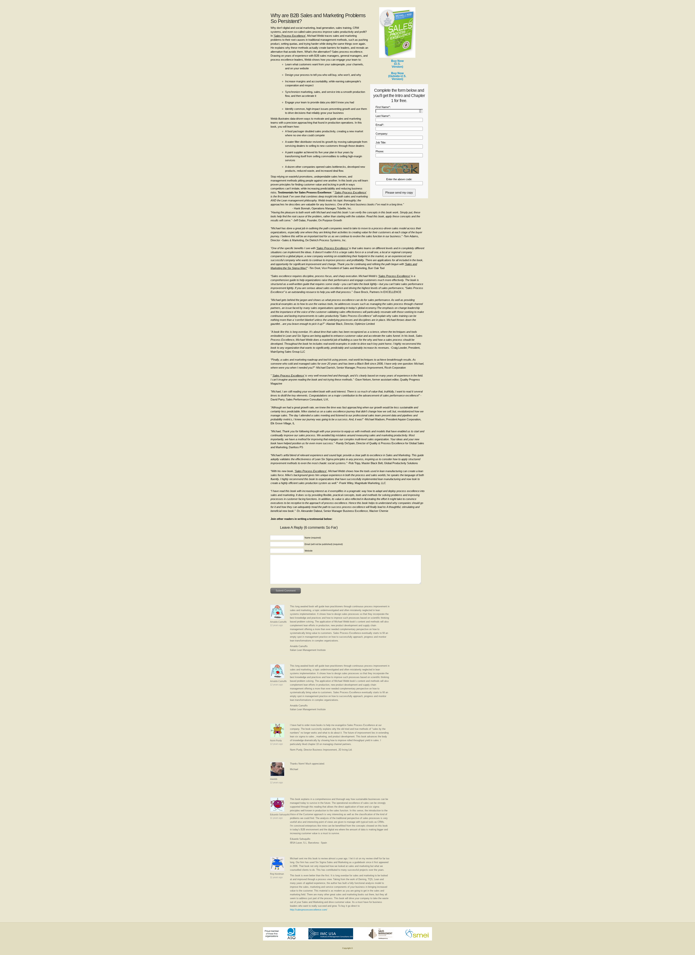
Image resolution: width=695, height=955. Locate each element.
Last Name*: (383, 115)
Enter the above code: (399, 179)
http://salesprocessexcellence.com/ (308, 909)
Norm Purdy (276, 740)
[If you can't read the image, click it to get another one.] (399, 168)
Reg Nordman (277, 874)
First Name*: (383, 107)
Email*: (380, 124)
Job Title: (381, 142)
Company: (382, 133)
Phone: (380, 151)
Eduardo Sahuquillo (280, 814)
